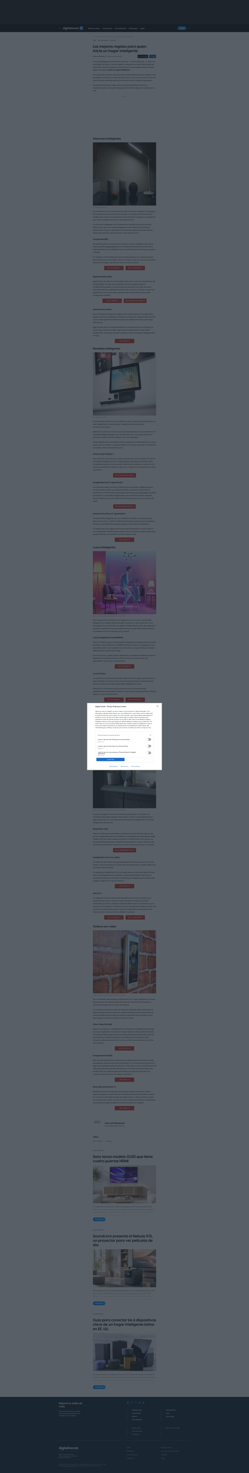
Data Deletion (113, 766)
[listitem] (124, 735)
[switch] (148, 739)
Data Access (124, 766)
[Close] (158, 707)
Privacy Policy (135, 766)
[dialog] (124, 736)
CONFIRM (110, 759)
